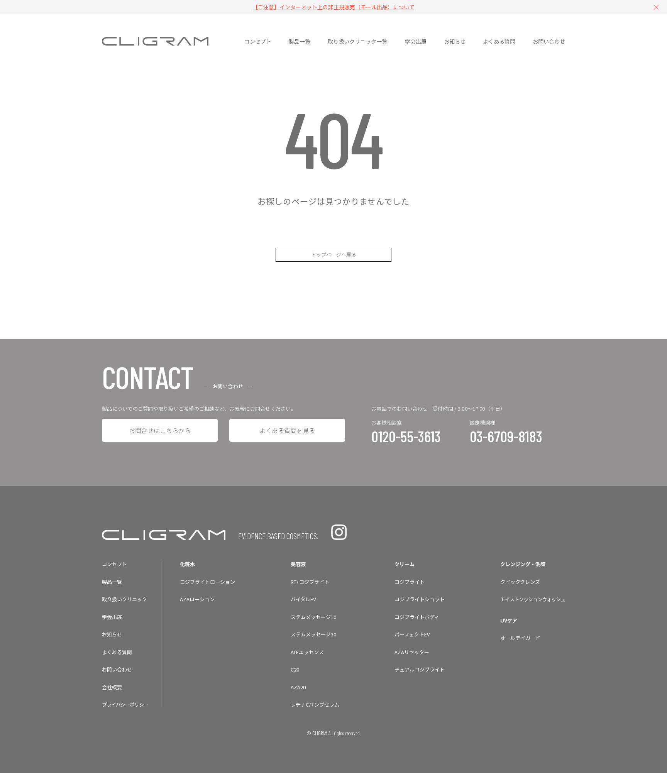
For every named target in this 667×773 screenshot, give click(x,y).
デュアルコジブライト (419, 669)
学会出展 (112, 617)
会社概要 (112, 687)
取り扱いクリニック (124, 599)
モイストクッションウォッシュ (532, 599)
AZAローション (197, 599)
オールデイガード (520, 637)
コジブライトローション (207, 581)
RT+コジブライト (310, 581)
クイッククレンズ (520, 581)
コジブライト (409, 581)
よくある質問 (117, 652)
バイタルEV (303, 599)
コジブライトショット (419, 599)
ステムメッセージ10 (313, 617)
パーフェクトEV (412, 634)
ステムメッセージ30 (313, 634)
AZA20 (298, 687)
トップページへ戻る (333, 254)
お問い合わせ (117, 669)
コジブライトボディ (416, 617)
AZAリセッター (411, 652)
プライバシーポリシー (125, 704)
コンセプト (114, 564)
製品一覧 (112, 581)
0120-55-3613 (406, 436)
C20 (295, 669)
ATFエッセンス (307, 652)
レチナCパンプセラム (315, 704)
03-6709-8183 (506, 436)
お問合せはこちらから (160, 430)
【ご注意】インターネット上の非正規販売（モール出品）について (333, 7)
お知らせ (112, 634)
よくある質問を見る (287, 430)
